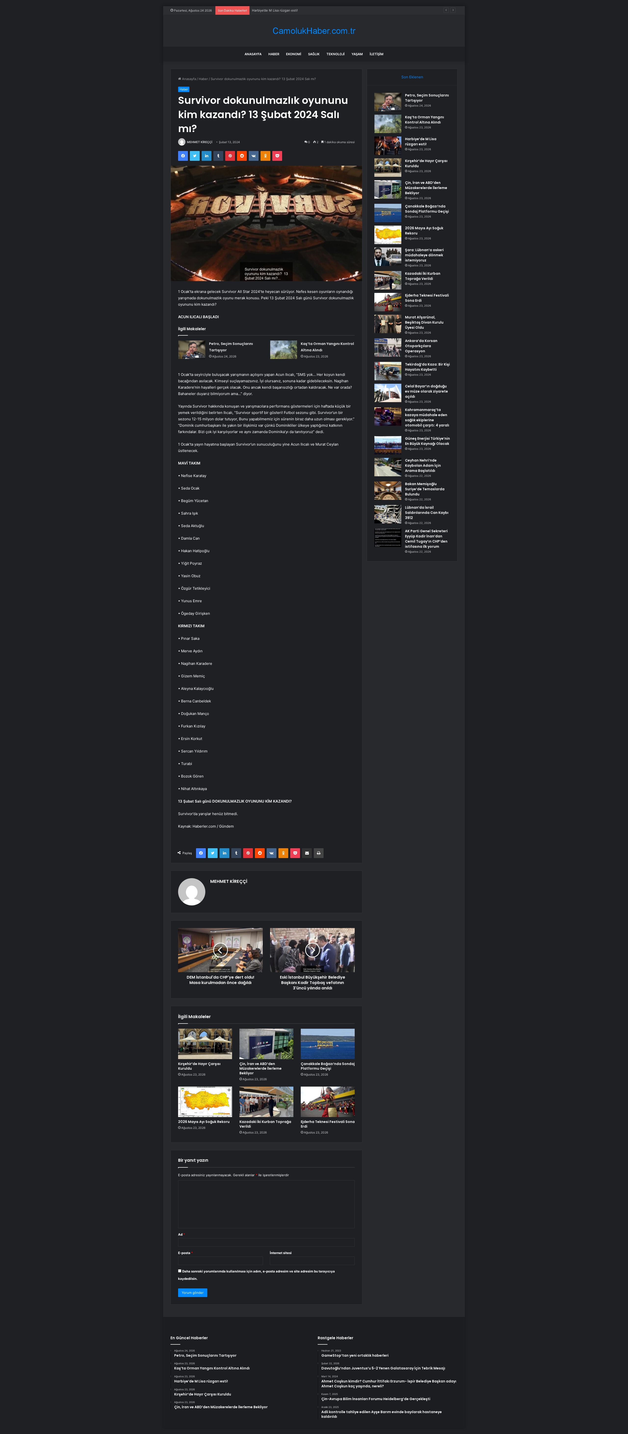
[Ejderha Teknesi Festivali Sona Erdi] (328, 1102)
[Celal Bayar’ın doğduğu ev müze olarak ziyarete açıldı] (387, 393)
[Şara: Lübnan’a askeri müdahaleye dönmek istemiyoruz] (387, 256)
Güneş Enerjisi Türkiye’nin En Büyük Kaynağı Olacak (427, 441)
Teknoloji (336, 54)
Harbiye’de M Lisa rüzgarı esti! (420, 142)
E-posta (185, 1253)
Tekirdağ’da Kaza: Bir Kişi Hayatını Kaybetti (427, 367)
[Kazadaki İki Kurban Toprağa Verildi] (266, 1102)
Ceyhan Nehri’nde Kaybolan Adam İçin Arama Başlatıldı (423, 465)
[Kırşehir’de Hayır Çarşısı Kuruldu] (205, 1044)
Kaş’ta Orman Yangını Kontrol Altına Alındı (424, 120)
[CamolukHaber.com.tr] (314, 31)
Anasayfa (253, 54)
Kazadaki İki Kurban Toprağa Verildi (265, 1124)
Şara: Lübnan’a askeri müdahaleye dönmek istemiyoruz (424, 255)
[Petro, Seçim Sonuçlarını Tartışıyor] (191, 350)
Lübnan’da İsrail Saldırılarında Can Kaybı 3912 (426, 512)
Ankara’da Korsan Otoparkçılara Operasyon (421, 346)
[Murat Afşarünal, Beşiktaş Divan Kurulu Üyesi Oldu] (387, 324)
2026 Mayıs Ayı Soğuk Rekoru (204, 1121)
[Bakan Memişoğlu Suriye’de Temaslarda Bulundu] (387, 490)
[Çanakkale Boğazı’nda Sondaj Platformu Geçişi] (328, 1044)
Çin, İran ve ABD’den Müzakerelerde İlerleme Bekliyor (260, 1068)
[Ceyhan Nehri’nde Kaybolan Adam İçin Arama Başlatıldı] (387, 467)
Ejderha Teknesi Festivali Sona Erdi (328, 1124)
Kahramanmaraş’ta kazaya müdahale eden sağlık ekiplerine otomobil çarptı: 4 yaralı (427, 417)
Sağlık (314, 54)
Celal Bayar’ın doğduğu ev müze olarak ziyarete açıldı (426, 391)
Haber (273, 54)
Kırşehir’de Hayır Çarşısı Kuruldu (199, 1066)
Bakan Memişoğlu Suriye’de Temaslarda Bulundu (425, 489)
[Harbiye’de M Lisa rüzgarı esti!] (387, 146)
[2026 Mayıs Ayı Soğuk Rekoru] (205, 1102)
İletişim (376, 54)
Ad (181, 1234)
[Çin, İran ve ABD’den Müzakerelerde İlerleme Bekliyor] (266, 1044)
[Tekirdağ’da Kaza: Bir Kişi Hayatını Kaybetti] (387, 371)
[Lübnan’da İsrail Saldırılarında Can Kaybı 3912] (387, 514)
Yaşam (357, 54)
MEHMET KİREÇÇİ (199, 142)
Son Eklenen (412, 77)
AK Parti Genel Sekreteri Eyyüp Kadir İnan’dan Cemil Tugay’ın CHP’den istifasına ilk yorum (426, 539)
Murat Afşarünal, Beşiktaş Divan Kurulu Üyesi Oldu (424, 322)
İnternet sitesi (281, 1253)
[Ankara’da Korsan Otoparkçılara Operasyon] (387, 347)
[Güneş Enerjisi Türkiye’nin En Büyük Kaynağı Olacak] (387, 445)
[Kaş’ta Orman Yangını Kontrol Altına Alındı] (283, 350)
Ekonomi (293, 54)
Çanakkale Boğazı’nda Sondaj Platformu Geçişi (328, 1066)
